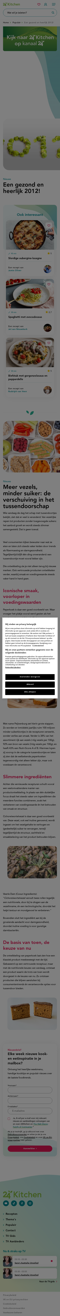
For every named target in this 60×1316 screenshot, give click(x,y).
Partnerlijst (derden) (13, 668)
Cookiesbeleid (38, 646)
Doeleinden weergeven (30, 677)
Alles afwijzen (30, 692)
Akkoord (30, 684)
